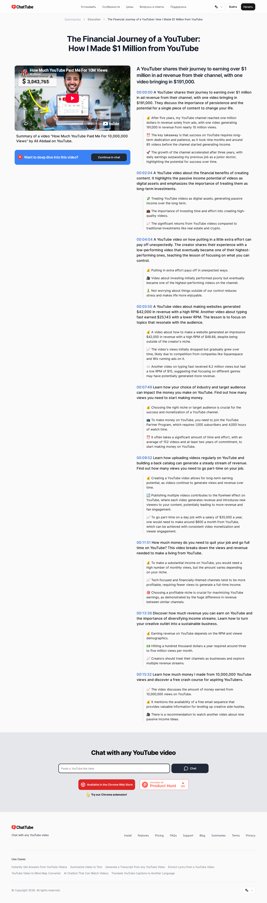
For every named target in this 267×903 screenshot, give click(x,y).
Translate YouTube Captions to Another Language (143, 873)
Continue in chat (109, 157)
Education (94, 19)
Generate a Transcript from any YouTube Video (135, 867)
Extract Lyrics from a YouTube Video (191, 867)
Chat (193, 768)
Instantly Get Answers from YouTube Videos (39, 867)
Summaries (73, 19)
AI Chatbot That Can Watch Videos (86, 873)
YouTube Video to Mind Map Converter (36, 873)
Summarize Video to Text (86, 867)
